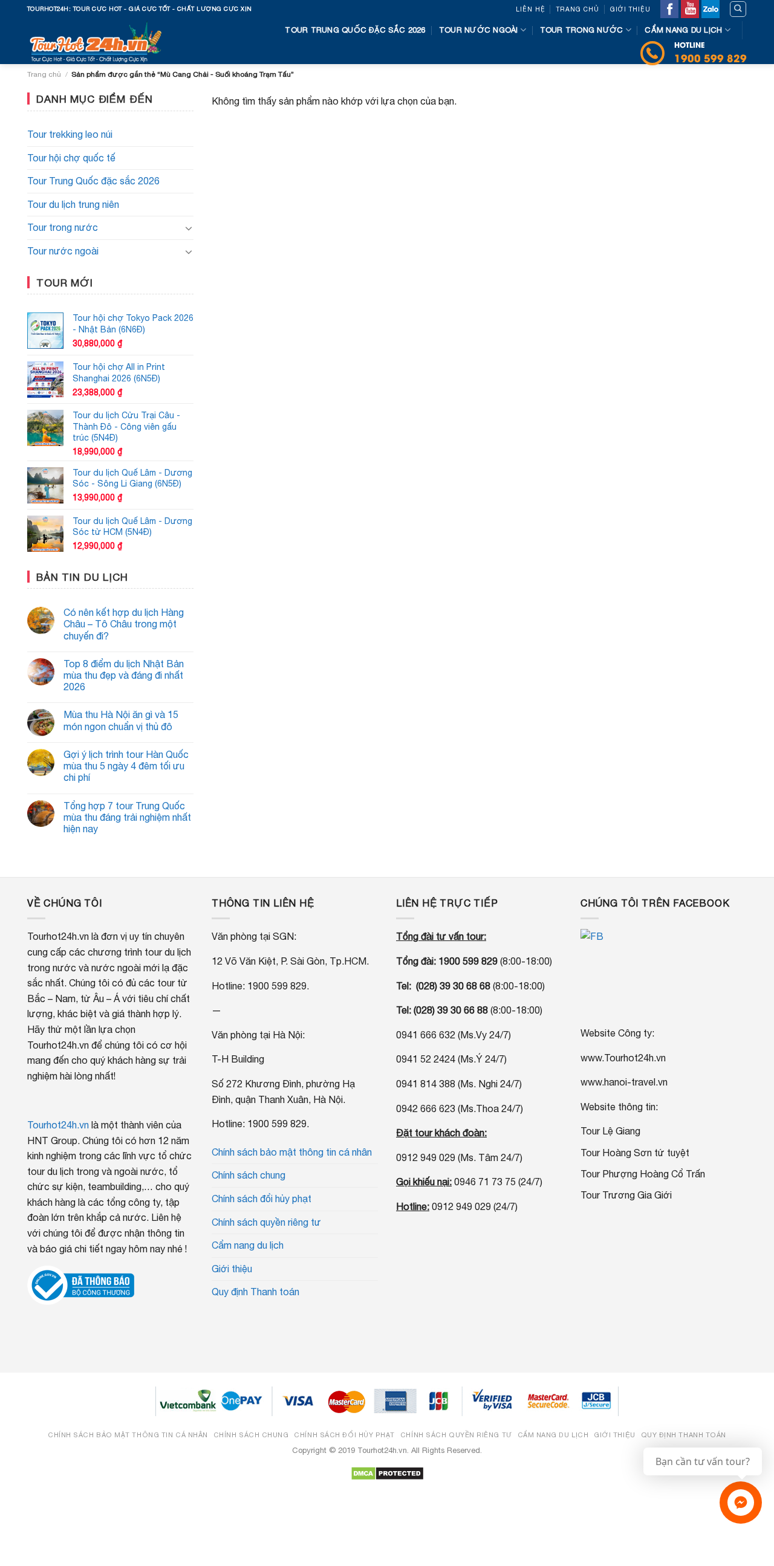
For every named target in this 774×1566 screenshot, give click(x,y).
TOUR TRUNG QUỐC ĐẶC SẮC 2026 (355, 29)
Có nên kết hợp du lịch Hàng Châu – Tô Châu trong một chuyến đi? (123, 624)
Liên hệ (530, 9)
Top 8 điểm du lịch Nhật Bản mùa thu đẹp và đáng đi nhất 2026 (123, 675)
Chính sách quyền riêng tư (266, 1222)
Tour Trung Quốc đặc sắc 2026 (93, 180)
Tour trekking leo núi (69, 134)
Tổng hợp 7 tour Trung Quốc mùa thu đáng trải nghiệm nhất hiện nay (127, 817)
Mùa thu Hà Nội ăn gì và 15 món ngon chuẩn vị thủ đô (120, 720)
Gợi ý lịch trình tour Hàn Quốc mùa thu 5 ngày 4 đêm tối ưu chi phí (126, 766)
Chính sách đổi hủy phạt (261, 1198)
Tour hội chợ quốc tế (71, 157)
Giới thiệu (630, 9)
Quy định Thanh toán (255, 1291)
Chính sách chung (248, 1175)
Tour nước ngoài (478, 29)
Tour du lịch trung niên (73, 204)
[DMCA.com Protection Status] (387, 1472)
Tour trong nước (581, 29)
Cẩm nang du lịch (683, 29)
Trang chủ (577, 9)
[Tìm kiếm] (738, 9)
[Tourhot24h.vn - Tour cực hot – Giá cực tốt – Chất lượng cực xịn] (99, 41)
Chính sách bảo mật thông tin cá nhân (292, 1152)
